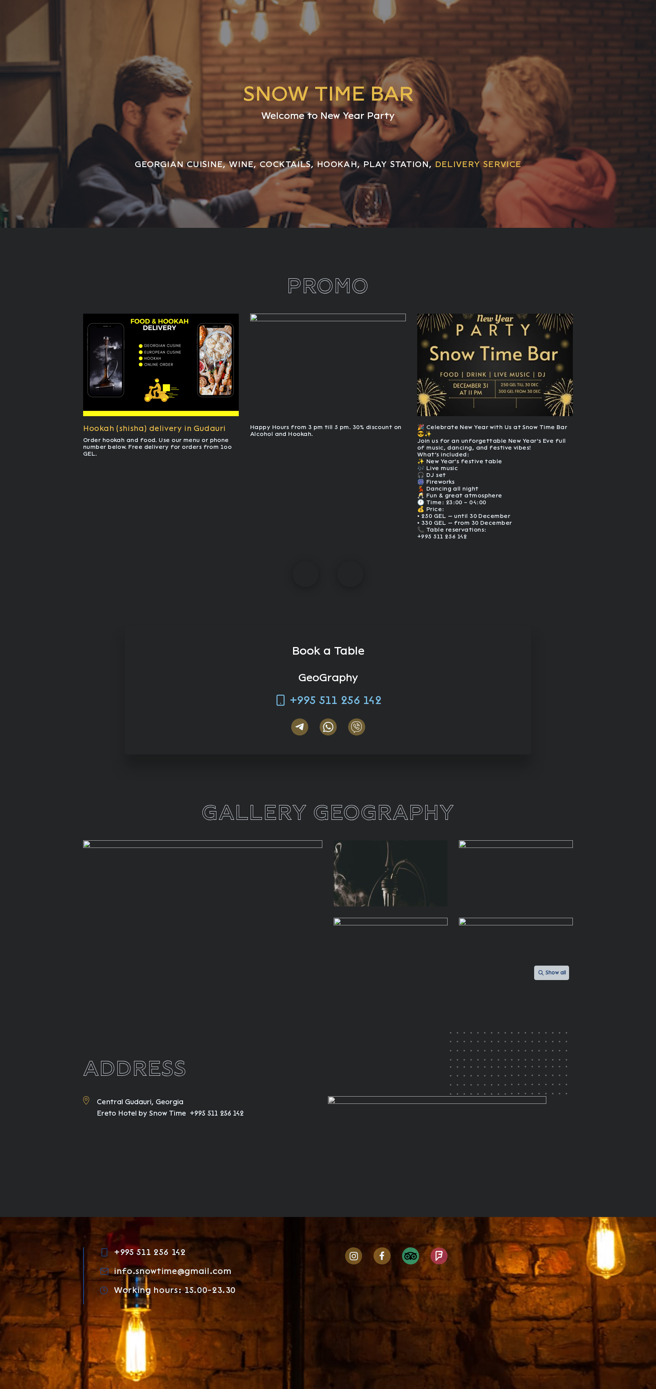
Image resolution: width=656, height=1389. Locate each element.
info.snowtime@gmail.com (172, 1271)
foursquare (439, 1255)
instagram (353, 1255)
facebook (382, 1255)
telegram (299, 727)
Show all (556, 972)
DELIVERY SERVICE (478, 164)
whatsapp (328, 727)
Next (350, 574)
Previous (306, 574)
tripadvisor (410, 1255)
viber (356, 727)
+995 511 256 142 (336, 700)
